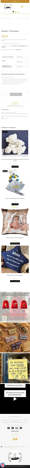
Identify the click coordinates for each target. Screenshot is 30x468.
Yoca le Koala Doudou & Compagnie (15, 198)
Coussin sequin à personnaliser (15, 237)
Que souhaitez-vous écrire (8, 77)
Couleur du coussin (7, 57)
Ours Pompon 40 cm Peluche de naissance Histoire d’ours (15, 160)
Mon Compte (15, 434)
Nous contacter (15, 433)
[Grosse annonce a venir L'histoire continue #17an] (15, 399)
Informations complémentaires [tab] (15, 105)
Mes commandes (15, 435)
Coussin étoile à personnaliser (15, 275)
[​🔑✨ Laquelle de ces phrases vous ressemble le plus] (15, 337)
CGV (2, 442)
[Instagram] (16, 439)
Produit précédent (8, 18)
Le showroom (15, 436)
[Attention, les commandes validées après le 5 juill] (15, 368)
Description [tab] (15, 103)
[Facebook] (14, 439)
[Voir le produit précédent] (2, 18)
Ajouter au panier (16, 94)
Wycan (25, 466)
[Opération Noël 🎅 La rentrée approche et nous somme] (15, 307)
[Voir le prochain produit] (28, 18)
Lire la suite (15, 166)
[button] (22, 6)
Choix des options (15, 243)
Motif (3, 60)
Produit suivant (22, 18)
